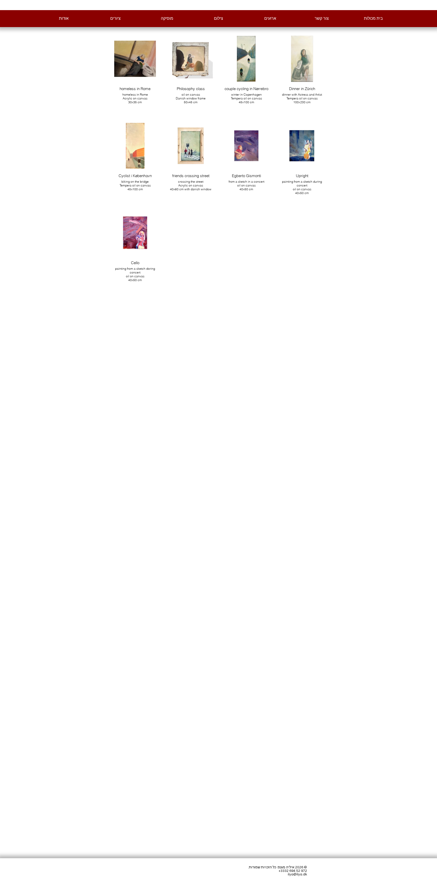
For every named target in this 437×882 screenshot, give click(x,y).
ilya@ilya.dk (297, 874)
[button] (115, 18)
